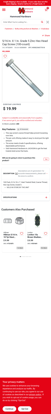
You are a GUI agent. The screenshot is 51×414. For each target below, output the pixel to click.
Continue (9, 409)
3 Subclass (45, 29)
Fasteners (9, 29)
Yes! (46, 159)
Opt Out (24, 409)
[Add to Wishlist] (5, 56)
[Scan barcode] (48, 22)
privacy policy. (35, 394)
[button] (25, 173)
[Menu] (3, 9)
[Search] (42, 22)
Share (47, 35)
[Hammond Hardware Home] (25, 11)
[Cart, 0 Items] (46, 10)
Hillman (6, 51)
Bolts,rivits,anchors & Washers (26, 29)
